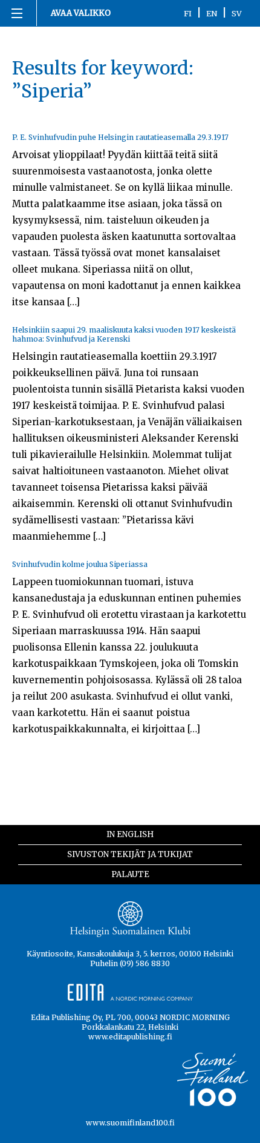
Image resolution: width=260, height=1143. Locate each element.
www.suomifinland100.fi (130, 1122)
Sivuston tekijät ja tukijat (130, 854)
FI (188, 13)
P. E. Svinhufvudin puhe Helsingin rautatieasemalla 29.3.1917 (120, 137)
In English (130, 834)
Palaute (130, 874)
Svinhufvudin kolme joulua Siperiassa (80, 564)
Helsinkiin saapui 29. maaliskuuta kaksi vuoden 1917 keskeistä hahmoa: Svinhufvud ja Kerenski (124, 334)
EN (211, 13)
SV (237, 13)
